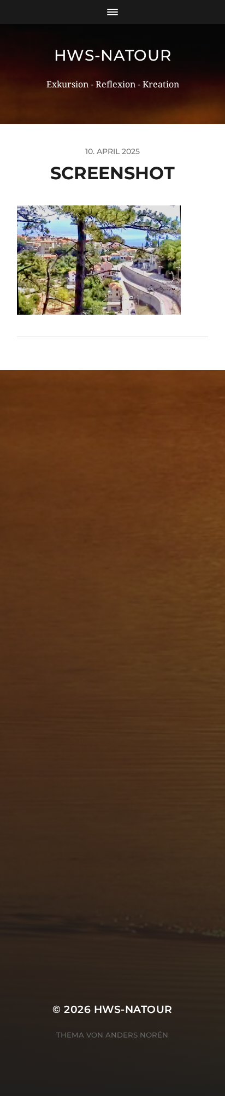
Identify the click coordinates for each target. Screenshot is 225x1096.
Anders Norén (136, 1034)
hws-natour (112, 55)
